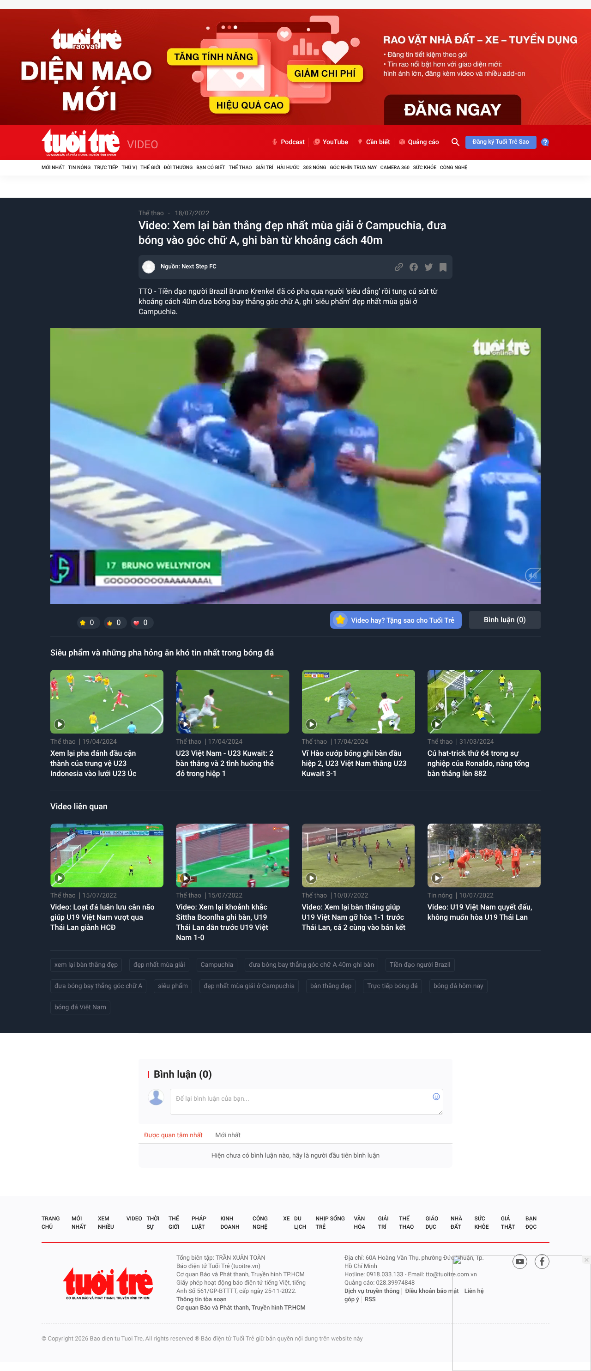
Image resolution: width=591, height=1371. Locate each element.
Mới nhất (53, 167)
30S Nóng (314, 167)
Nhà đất (456, 1222)
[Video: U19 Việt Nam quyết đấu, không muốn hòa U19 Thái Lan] (484, 855)
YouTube (335, 142)
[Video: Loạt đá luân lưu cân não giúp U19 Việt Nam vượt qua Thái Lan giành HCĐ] (106, 855)
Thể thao (240, 167)
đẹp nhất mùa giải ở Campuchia (249, 986)
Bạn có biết (210, 167)
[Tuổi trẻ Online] (109, 1283)
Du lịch (300, 1222)
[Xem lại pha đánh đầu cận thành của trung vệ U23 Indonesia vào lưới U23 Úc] (106, 702)
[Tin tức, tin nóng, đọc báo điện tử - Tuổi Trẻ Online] (83, 142)
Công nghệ (453, 167)
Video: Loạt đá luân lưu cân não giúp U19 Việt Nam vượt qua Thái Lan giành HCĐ (102, 917)
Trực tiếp (106, 167)
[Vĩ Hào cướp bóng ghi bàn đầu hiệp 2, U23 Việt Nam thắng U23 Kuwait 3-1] (358, 702)
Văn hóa (360, 1222)
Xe (286, 1218)
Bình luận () (505, 619)
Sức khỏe (424, 167)
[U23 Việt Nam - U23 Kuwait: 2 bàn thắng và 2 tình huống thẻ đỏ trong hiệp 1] (232, 702)
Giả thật (508, 1222)
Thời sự (152, 1222)
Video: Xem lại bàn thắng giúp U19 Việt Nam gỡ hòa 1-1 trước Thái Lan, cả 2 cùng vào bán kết (354, 917)
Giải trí (264, 167)
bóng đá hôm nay (458, 986)
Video (134, 1218)
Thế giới (150, 167)
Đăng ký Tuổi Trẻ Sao (501, 142)
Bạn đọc (531, 1222)
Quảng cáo (423, 142)
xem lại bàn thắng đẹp (86, 965)
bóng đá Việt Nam (80, 1007)
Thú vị (129, 167)
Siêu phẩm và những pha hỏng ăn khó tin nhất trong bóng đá (162, 653)
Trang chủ (51, 1222)
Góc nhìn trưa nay (353, 167)
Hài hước (288, 167)
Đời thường (178, 167)
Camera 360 (395, 167)
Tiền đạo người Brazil (420, 965)
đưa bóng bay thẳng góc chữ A (98, 986)
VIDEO (142, 144)
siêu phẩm (173, 986)
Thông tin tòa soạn (201, 1299)
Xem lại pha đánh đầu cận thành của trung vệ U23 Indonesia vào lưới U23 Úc (93, 763)
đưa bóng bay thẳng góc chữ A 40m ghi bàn (311, 965)
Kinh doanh (229, 1222)
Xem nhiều (106, 1222)
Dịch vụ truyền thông (371, 1291)
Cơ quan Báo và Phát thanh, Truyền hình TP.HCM (241, 1307)
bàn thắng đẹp (330, 986)
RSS (370, 1299)
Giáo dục (431, 1222)
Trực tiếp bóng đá (392, 986)
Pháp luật (199, 1222)
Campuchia (217, 965)
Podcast (293, 142)
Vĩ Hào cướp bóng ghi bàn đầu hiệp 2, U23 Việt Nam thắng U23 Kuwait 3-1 (354, 763)
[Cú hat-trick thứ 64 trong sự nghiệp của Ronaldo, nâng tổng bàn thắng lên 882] (484, 702)
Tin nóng (79, 167)
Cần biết (378, 142)
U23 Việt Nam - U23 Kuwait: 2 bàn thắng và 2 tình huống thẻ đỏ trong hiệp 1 (225, 763)
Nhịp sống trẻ (330, 1222)
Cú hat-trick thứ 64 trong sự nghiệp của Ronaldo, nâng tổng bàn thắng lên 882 (478, 763)
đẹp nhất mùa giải (159, 965)
